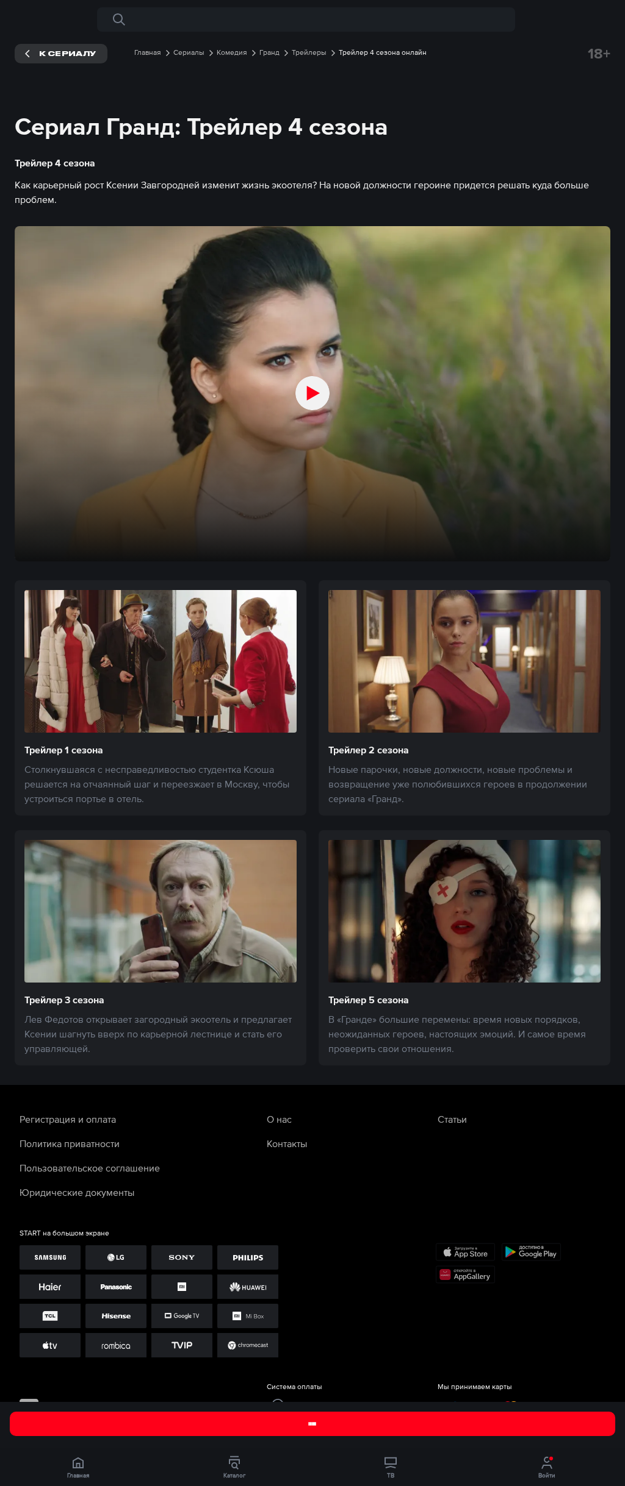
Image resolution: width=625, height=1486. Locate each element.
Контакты (287, 1143)
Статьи (452, 1119)
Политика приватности (70, 1143)
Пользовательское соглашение (90, 1167)
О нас (279, 1119)
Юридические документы (77, 1192)
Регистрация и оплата (68, 1119)
